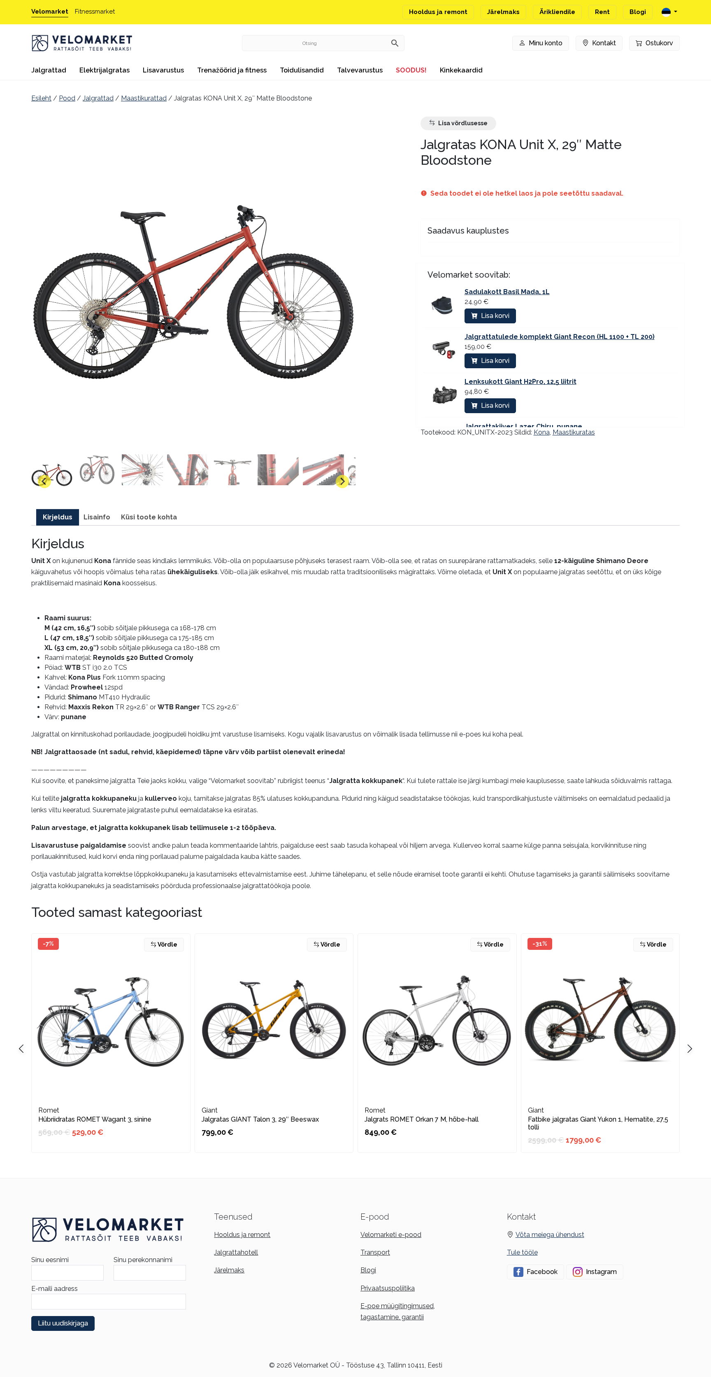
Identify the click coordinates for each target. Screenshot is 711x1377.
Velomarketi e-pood (390, 1235)
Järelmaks (503, 12)
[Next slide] (342, 481)
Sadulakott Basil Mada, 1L (507, 292)
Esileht (41, 98)
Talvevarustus (360, 70)
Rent (602, 12)
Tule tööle (522, 1252)
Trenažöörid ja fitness (232, 70)
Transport (375, 1252)
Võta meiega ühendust (550, 1235)
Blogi (638, 12)
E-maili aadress (54, 1289)
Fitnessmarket (95, 11)
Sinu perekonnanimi (143, 1260)
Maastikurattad (144, 98)
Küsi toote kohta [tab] (149, 517)
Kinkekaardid (461, 70)
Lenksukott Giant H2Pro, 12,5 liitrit (520, 382)
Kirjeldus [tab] (57, 517)
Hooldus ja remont (438, 12)
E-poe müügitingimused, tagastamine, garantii (397, 1311)
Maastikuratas (574, 432)
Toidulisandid (302, 70)
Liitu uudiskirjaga (63, 1323)
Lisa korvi (495, 316)
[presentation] (690, 1049)
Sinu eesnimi (50, 1260)
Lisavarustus (163, 70)
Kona (542, 432)
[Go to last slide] (44, 481)
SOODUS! (411, 70)
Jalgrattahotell (236, 1252)
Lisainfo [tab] (97, 517)
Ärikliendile (557, 12)
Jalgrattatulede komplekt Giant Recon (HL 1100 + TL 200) (560, 337)
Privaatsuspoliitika (387, 1288)
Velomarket (49, 11)
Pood (67, 98)
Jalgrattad (48, 70)
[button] (51, 475)
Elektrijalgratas (104, 70)
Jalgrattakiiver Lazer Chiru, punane (523, 426)
